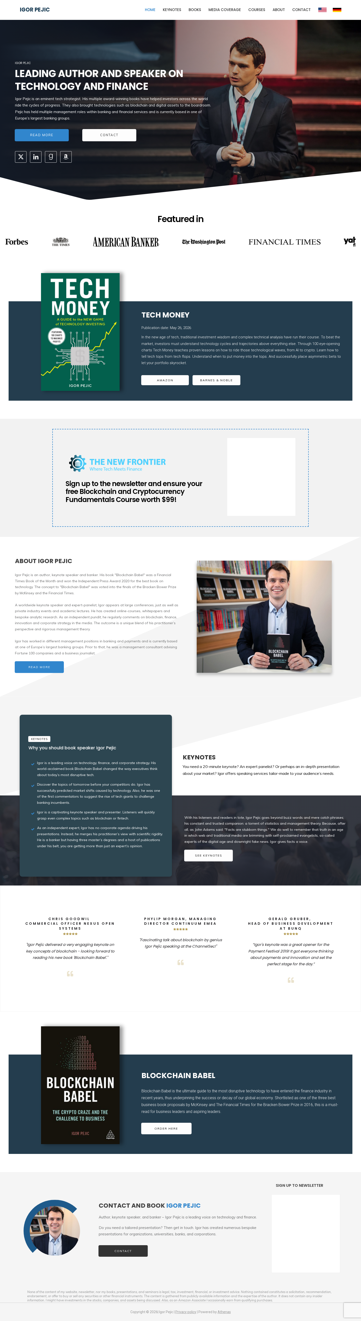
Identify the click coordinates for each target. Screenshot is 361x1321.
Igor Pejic (35, 9)
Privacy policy (185, 1312)
